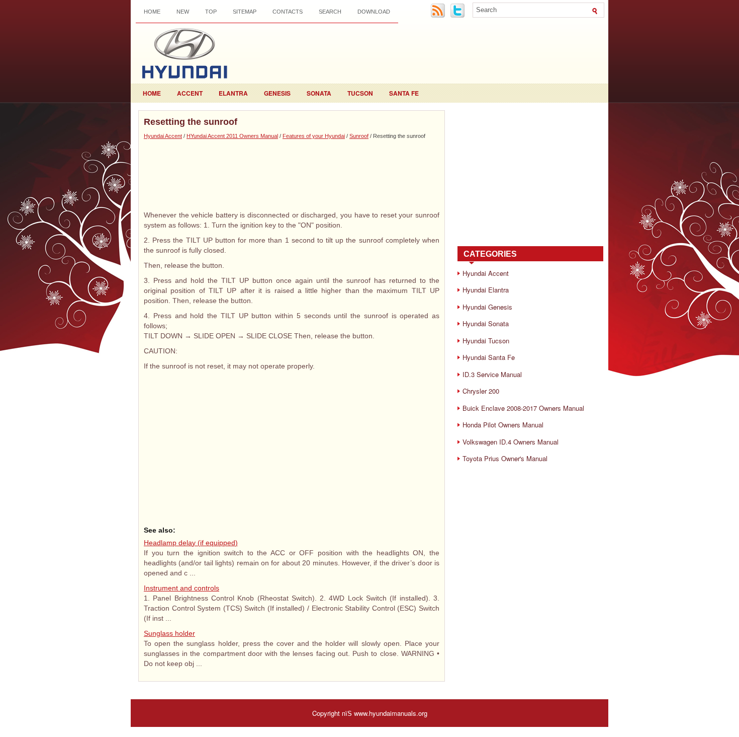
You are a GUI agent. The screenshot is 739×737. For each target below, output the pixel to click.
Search (330, 12)
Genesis (277, 93)
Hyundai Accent (163, 136)
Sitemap (244, 12)
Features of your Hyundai (314, 136)
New (182, 12)
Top (211, 12)
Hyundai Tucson (486, 340)
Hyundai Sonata (486, 323)
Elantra (233, 93)
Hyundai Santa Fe (489, 357)
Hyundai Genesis (487, 307)
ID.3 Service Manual (492, 374)
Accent (190, 93)
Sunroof (358, 136)
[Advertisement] (291, 174)
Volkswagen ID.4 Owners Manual (511, 442)
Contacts (287, 12)
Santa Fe (404, 93)
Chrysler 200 (481, 391)
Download (373, 12)
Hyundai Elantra (486, 289)
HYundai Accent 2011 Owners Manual (232, 136)
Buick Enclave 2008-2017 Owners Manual (523, 408)
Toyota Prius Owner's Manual (505, 458)
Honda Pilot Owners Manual (503, 424)
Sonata (319, 93)
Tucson (360, 93)
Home (152, 12)
